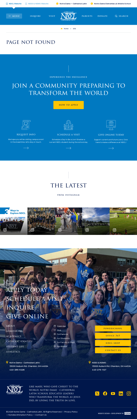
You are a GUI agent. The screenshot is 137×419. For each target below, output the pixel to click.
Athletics (13, 352)
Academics (13, 336)
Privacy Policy (71, 411)
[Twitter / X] (97, 393)
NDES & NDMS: (111, 364)
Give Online (28, 316)
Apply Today (28, 290)
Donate (103, 16)
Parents (87, 16)
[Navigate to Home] (68, 16)
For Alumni (62, 346)
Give (59, 330)
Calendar (61, 326)
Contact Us (41, 414)
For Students (63, 338)
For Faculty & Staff (66, 342)
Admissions (14, 331)
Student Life (15, 346)
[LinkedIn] (121, 393)
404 (74, 29)
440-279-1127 (99, 369)
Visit (52, 16)
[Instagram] (129, 393)
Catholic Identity (19, 341)
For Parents (62, 334)
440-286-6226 (17, 369)
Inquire (35, 16)
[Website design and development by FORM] (114, 413)
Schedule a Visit (35, 298)
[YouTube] (113, 393)
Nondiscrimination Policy (20, 414)
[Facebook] (105, 393)
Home (66, 29)
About (10, 326)
